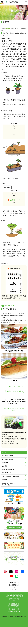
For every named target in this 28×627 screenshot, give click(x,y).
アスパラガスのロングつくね (14, 351)
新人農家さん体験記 (7, 459)
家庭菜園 (4, 466)
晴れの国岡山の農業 (7, 456)
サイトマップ (14, 587)
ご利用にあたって (14, 583)
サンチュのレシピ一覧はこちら (14, 386)
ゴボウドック (14, 380)
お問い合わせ (14, 589)
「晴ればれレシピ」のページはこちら (14, 392)
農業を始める (6, 462)
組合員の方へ (6, 479)
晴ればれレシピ (6, 473)
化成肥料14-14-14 (14, 200)
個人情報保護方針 (14, 585)
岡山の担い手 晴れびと (8, 469)
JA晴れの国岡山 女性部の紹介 (10, 476)
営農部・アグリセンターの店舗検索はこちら (14, 409)
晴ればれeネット (8, 484)
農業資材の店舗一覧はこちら (10, 443)
